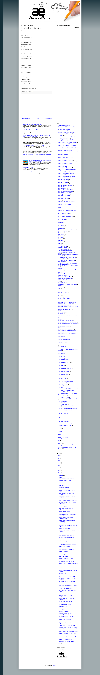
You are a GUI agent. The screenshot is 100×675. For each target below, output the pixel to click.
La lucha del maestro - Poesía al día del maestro (67, 284)
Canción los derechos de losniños (64, 189)
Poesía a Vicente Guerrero (64, 513)
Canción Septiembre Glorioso (63, 194)
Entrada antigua (48, 118)
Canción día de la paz (62, 188)
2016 (59, 463)
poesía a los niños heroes (63, 372)
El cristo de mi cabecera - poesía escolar (67, 581)
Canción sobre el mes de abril (64, 195)
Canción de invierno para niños (64, 164)
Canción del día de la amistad (64, 171)
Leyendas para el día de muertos (65, 488)
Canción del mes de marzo (63, 183)
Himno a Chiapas (62, 485)
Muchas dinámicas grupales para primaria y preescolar (33, 145)
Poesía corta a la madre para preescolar (66, 390)
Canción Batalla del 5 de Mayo (65, 604)
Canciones (60, 200)
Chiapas (59, 207)
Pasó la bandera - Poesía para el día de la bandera (68, 315)
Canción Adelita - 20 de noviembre (66, 601)
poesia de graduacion (62, 395)
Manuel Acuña (60, 287)
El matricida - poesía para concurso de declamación (33, 141)
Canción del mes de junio (63, 182)
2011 (59, 472)
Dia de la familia (61, 220)
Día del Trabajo (61, 241)
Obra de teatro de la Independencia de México (68, 576)
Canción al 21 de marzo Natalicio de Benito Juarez (68, 147)
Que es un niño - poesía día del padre (66, 561)
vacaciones (60, 443)
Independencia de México (63, 279)
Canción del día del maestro (63, 179)
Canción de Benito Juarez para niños (65, 157)
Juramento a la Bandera (63, 482)
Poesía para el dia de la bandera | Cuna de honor (67, 408)
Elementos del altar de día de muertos (66, 641)
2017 (59, 462)
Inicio (38, 118)
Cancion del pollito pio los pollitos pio (65, 185)
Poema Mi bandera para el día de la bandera (67, 333)
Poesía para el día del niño (63, 413)
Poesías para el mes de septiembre (65, 425)
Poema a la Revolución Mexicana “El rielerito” (68, 633)
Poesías (59, 417)
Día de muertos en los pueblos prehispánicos (67, 229)
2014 (59, 467)
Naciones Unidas (61, 294)
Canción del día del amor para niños (65, 177)
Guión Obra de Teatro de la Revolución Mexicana (68, 621)
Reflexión (59, 434)
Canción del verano (62, 186)
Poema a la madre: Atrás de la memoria (65, 329)
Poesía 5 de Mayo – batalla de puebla (66, 537)
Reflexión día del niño (63, 606)
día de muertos (61, 228)
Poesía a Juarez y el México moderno (65, 358)
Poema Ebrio (60, 332)
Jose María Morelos (62, 282)
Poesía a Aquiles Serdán (62, 346)
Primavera (60, 431)
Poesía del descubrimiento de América (66, 478)
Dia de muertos (61, 226)
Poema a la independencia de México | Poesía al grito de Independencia (37, 154)
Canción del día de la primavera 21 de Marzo (67, 174)
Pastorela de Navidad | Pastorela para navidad (67, 322)
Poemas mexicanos (62, 341)
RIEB (59, 440)
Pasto (59, 317)
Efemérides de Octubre (62, 246)
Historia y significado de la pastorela (65, 278)
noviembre (61, 475)
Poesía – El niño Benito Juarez (65, 554)
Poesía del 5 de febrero (62, 401)
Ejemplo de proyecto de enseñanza (65, 250)
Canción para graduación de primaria (65, 191)
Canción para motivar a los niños (64, 192)
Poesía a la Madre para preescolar (66, 608)
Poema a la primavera (63, 551)
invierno (59, 281)
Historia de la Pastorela (62, 275)
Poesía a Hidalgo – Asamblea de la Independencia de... (66, 518)
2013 (59, 468)
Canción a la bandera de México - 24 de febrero (67, 142)
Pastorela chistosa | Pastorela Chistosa (65, 320)
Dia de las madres (61, 225)
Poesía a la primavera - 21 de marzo (65, 368)
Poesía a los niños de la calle (63, 371)
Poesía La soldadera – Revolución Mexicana (68, 627)
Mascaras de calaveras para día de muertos (67, 544)
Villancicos (60, 449)
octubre (60, 477)
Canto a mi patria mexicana (28, 167)
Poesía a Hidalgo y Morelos (64, 511)
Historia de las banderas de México (65, 276)
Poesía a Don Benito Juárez (64, 548)
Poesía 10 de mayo (62, 609)
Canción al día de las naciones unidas (65, 150)
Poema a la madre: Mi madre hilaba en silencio (67, 330)
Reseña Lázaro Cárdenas (63, 437)
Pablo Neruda (60, 313)
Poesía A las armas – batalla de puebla (66, 535)
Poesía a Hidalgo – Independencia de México (68, 500)
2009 (59, 643)
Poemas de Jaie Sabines (63, 338)
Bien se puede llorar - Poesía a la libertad (66, 136)
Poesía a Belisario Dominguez (64, 348)
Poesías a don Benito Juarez (28, 171)
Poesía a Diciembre (62, 352)
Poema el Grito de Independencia (65, 505)
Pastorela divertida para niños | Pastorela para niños (68, 323)
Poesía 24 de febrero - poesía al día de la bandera (68, 344)
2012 (59, 470)
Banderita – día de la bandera (65, 480)
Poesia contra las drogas (63, 385)
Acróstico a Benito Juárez (64, 556)
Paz (58, 327)
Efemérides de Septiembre (63, 247)
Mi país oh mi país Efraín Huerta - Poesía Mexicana (68, 290)
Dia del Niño (60, 237)
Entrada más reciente (26, 118)
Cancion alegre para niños (63, 155)
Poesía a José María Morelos (64, 528)
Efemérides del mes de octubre (64, 249)
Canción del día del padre (63, 180)
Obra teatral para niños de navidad (65, 309)
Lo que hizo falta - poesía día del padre (66, 588)
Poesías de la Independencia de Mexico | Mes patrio (68, 419)
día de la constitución (62, 218)
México (59, 288)
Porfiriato (59, 428)
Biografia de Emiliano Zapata (63, 138)
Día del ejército (61, 232)
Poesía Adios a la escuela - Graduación (66, 575)
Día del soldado (61, 240)
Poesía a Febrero (61, 353)
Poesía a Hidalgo (61, 356)
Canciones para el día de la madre (64, 204)
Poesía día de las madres (64, 611)
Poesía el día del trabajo (62, 404)
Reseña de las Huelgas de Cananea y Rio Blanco (32, 124)
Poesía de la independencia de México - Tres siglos (68, 398)
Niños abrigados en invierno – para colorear (67, 496)
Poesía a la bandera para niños (64, 362)
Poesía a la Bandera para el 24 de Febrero (66, 361)
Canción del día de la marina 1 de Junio (66, 173)
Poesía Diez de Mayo (62, 402)
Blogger (54, 665)
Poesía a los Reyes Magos (63, 374)
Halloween (60, 272)
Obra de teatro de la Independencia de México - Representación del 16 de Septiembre (67, 303)
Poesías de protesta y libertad (63, 421)
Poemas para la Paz (62, 342)
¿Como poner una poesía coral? (64, 125)
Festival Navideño (61, 261)
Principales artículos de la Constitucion (65, 433)
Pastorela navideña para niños (64, 326)
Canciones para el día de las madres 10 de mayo (67, 206)
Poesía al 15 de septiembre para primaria (31, 150)
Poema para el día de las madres (65, 613)
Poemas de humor (61, 336)
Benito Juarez (28, 92)
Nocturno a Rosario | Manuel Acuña (65, 298)
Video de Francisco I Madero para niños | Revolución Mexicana (66, 445)
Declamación (60, 212)
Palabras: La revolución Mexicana (65, 619)
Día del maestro (61, 235)
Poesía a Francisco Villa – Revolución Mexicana (68, 631)
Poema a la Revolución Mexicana (65, 639)
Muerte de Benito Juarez (62, 292)
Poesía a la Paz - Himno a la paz (64, 366)
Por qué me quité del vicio (63, 427)
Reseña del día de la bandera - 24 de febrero (67, 435)
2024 (59, 458)
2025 (59, 457)
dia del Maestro (61, 234)
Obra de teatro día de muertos (64, 305)
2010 (59, 474)
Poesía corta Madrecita (62, 391)
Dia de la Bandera (61, 215)
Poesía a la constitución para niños (65, 363)
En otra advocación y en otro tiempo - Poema (67, 257)
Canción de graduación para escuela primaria (67, 161)
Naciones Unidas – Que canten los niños (67, 625)
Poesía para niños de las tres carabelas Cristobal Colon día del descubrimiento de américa (67, 415)
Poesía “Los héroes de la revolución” (66, 635)
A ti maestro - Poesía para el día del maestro (67, 566)
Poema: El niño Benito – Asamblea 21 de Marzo (68, 553)
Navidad (59, 295)
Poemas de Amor (61, 335)
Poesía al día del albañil (62, 382)
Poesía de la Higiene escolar (63, 397)
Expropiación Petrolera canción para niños (66, 260)
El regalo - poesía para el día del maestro (67, 560)
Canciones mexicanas (62, 203)
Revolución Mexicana (62, 438)
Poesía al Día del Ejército (63, 384)
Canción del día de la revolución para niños (66, 176)
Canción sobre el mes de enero (64, 197)
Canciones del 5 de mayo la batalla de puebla (67, 201)
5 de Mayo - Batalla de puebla (64, 129)
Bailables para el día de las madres (65, 133)
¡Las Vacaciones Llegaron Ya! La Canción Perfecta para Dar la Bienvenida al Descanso (40, 161)
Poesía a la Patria (61, 365)
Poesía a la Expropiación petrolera (66, 558)
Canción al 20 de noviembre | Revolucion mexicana (68, 145)
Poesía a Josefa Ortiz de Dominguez (66, 506)
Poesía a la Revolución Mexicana (65, 602)
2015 (59, 465)
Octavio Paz (60, 310)
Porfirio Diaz (60, 430)
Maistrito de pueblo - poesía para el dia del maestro (33, 129)
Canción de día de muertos (63, 158)
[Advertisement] (36, 106)
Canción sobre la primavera (63, 198)
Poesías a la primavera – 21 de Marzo (66, 549)
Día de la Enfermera (62, 219)
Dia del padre (60, 238)
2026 (59, 455)
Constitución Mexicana (62, 209)
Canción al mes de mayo (63, 154)
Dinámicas (60, 243)
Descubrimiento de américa (63, 213)
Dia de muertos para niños (63, 231)
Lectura (59, 285)
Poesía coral (60, 387)
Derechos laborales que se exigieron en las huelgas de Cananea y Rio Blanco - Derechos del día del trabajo (37, 136)
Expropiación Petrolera (62, 258)
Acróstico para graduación (63, 130)
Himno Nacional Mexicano (63, 273)
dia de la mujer (61, 222)
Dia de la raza (60, 223)
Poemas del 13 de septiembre (64, 339)
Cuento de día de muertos (64, 487)
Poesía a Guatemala (62, 355)
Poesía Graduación (62, 573)
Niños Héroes (60, 297)
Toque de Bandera (62, 483)
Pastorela (59, 319)
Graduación (60, 268)
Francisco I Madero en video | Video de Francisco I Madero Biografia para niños (68, 264)
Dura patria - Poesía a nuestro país (65, 244)
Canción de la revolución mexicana (65, 167)
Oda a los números (61, 312)
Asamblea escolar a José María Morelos (66, 132)
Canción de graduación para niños (65, 163)
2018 (59, 460)
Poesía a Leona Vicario (62, 369)
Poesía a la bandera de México (64, 359)
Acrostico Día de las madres (64, 614)
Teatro (59, 441)
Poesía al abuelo (61, 379)
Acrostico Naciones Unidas (64, 546)
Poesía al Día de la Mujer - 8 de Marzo (65, 381)
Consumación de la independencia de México (67, 210)
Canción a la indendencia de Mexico (65, 143)
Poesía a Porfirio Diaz (62, 378)
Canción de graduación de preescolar (65, 160)
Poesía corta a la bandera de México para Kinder (67, 388)
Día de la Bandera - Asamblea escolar (65, 216)
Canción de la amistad (62, 166)
